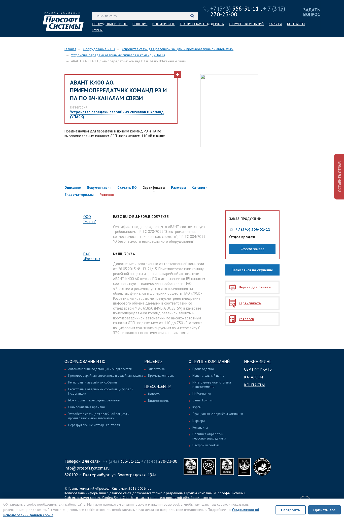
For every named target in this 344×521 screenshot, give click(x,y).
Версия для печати (255, 287)
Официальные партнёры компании (217, 414)
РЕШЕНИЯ (139, 24)
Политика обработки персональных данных (209, 436)
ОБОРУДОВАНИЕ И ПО (109, 24)
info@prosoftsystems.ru (87, 468)
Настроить (290, 510)
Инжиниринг (257, 361)
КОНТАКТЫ (296, 24)
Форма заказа (252, 248)
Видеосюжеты (158, 401)
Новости (154, 394)
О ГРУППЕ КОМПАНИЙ (246, 24)
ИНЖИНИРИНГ (163, 24)
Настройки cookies (206, 445)
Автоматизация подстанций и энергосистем (100, 369)
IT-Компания (201, 393)
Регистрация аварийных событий (92, 382)
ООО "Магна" (89, 219)
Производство (203, 369)
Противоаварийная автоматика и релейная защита (105, 375)
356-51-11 (234, 8)
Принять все (324, 510)
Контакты (254, 384)
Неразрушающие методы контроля (94, 425)
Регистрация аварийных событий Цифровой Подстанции (100, 391)
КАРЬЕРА (275, 24)
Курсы (196, 407)
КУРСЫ (97, 30)
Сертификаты (258, 369)
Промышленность (161, 375)
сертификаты (250, 303)
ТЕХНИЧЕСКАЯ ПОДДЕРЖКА (202, 24)
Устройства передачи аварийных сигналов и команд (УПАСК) (118, 55)
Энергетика (156, 369)
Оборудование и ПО (99, 49)
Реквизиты (200, 427)
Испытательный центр (208, 375)
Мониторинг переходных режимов (94, 400)
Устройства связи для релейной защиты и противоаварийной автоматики (177, 49)
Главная (70, 49)
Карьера (198, 421)
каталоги (246, 319)
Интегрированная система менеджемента (211, 384)
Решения (153, 361)
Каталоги (253, 376)
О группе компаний (209, 361)
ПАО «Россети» (91, 256)
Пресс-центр (157, 386)
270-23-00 (159, 461)
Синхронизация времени (86, 407)
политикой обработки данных (189, 497)
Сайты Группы (202, 400)
